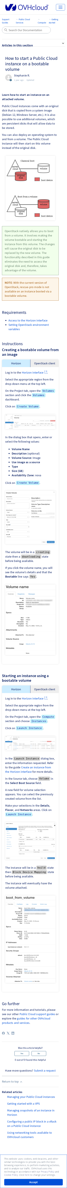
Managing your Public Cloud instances (31, 1097)
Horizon (16, 363)
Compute (42, 22)
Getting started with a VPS (23, 1103)
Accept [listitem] (33, 1182)
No (39, 1053)
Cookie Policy (11, 1174)
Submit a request (45, 1070)
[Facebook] (3, 1033)
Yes (21, 1053)
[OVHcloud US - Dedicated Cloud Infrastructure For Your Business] (27, 7)
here (27, 1174)
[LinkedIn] (12, 1033)
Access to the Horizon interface (27, 320)
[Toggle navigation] (60, 7)
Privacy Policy (47, 1171)
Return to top (11, 1081)
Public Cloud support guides (37, 1014)
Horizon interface (32, 372)
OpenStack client (44, 363)
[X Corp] (8, 1033)
